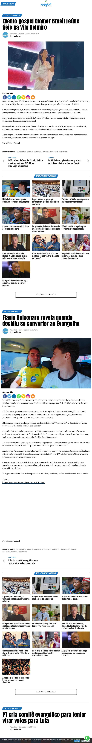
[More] (33, 97)
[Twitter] (9, 97)
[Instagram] (28, 97)
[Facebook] (5, 97)
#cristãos (21, 152)
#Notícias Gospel (51, 152)
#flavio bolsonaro (43, 550)
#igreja (38, 152)
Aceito (77, 741)
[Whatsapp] (19, 97)
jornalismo (16, 36)
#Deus (30, 152)
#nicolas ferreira (69, 550)
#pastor (63, 152)
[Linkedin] (14, 97)
